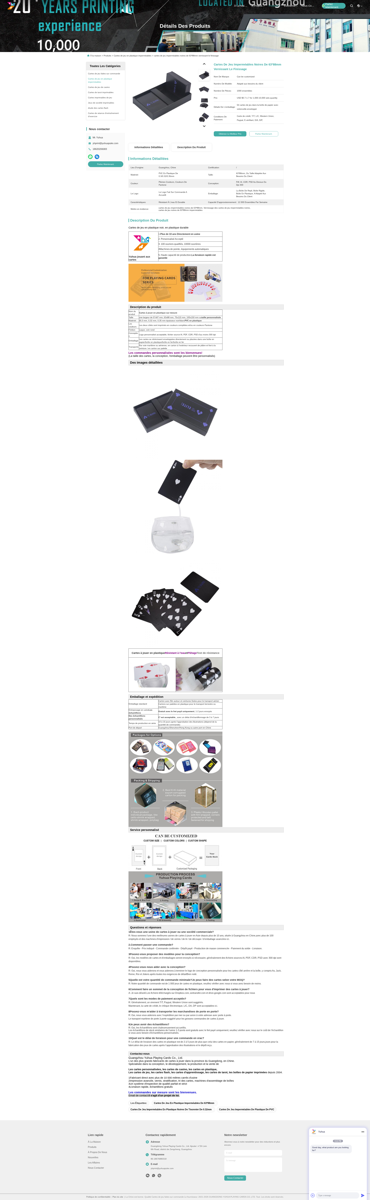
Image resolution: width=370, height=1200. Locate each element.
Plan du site (117, 1197)
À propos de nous (258, 5)
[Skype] (97, 156)
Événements (291, 5)
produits (273, 5)
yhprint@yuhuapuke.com (105, 143)
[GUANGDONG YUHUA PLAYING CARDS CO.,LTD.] (11, 5)
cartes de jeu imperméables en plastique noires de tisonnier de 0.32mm (171, 1109)
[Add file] (313, 1195)
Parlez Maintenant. (332, 6)
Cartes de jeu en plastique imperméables (132, 55)
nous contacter (308, 5)
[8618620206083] (153, 1176)
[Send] (362, 1195)
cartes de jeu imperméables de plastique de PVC (246, 1109)
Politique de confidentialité (98, 1197)
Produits (107, 55)
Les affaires (94, 1162)
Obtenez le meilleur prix (230, 134)
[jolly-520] (159, 1176)
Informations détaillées (148, 147)
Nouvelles (93, 1157)
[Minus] (363, 1132)
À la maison (241, 5)
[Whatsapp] (90, 156)
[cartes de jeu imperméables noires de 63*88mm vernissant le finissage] (162, 95)
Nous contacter (96, 1168)
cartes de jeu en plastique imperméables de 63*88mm (184, 1103)
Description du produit (191, 147)
